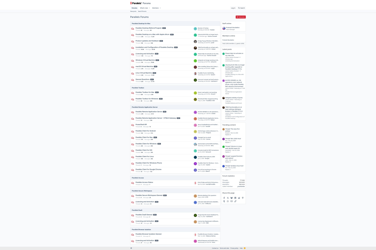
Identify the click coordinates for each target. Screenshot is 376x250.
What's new (144, 8)
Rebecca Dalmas (211, 236)
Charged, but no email (204, 137)
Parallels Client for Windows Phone (149, 163)
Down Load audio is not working (207, 92)
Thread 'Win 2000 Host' (233, 139)
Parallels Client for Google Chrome (148, 169)
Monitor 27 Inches (203, 28)
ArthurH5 (213, 62)
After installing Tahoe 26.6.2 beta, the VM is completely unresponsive (218, 66)
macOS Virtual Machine (144, 66)
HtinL (213, 242)
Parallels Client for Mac (144, 137)
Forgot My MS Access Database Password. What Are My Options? (217, 215)
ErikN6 (213, 113)
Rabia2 (213, 120)
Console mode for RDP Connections (208, 150)
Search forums (142, 11)
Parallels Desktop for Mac (141, 23)
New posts (133, 11)
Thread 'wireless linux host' (234, 166)
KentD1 (213, 75)
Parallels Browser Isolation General (148, 234)
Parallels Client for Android (146, 131)
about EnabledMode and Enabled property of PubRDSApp (215, 124)
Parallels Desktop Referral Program (149, 28)
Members (155, 8)
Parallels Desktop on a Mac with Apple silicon (152, 34)
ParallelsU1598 (210, 100)
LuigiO (213, 68)
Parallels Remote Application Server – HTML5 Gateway (156, 118)
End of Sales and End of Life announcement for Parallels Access (216, 182)
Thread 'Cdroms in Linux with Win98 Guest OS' (233, 147)
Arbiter (214, 49)
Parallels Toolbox (138, 88)
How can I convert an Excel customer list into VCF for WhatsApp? (216, 79)
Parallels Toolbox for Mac (145, 92)
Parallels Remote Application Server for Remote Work (213, 118)
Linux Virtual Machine (144, 73)
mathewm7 (214, 81)
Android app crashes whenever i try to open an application (215, 131)
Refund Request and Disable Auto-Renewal (210, 240)
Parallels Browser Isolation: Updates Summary (211, 234)
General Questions (143, 79)
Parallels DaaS (137, 210)
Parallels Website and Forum (233, 103)
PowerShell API (141, 124)
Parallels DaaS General (144, 215)
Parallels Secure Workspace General (149, 195)
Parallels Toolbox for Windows (147, 99)
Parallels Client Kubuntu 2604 (206, 157)
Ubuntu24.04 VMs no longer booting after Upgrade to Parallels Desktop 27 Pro (235, 67)
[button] (149, 8)
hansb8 (208, 126)
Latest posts (227, 49)
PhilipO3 (208, 133)
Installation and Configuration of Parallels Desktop (154, 47)
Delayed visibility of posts (234, 98)
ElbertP (208, 171)
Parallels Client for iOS (144, 150)
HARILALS (208, 203)
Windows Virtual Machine (145, 60)
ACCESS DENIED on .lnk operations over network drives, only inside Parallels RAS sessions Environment (234, 83)
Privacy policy (234, 248)
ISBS (207, 223)
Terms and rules (224, 248)
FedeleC (212, 30)
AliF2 (212, 145)
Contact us (215, 248)
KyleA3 (208, 165)
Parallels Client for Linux (145, 156)
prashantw (241, 186)
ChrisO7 (213, 94)
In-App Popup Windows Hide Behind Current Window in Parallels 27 (217, 41)
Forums (134, 8)
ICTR (206, 197)
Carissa (208, 139)
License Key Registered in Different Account (210, 221)
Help (241, 248)
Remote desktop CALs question (207, 195)
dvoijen (207, 158)
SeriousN (208, 152)
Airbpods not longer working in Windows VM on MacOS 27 (215, 60)
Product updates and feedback (147, 41)
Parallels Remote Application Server (145, 107)
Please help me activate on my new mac (209, 54)
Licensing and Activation (145, 54)
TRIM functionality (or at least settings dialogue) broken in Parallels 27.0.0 (219, 47)
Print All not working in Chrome (207, 169)
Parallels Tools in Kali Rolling (206, 73)
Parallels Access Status (144, 182)
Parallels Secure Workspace (142, 191)
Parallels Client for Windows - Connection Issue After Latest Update (217, 163)
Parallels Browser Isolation (141, 229)
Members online (228, 36)
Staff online (226, 23)
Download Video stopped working (208, 99)
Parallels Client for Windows (146, 144)
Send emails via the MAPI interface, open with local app (214, 144)
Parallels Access (138, 178)
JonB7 (212, 43)
